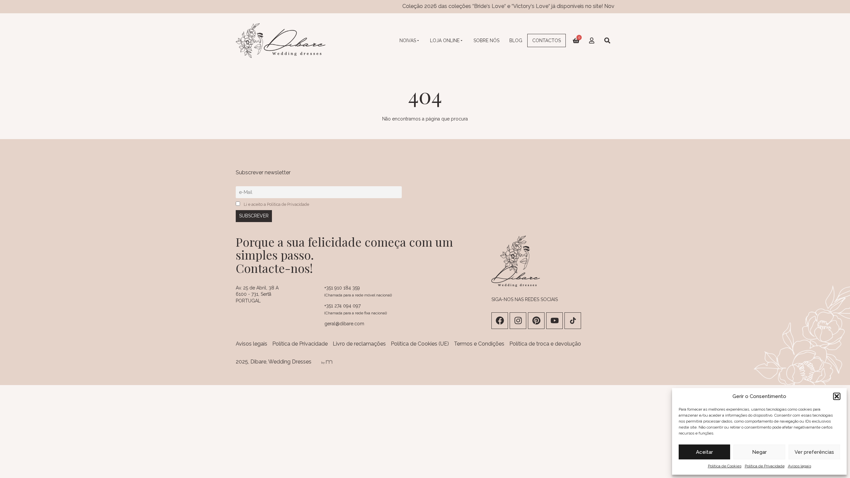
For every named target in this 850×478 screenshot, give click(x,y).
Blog (515, 40)
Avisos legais (799, 466)
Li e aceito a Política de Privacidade (276, 204)
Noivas (407, 40)
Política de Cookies (724, 466)
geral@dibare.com (344, 323)
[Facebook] (499, 320)
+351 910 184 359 (342, 287)
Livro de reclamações (359, 344)
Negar (759, 452)
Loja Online (445, 40)
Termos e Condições (479, 344)
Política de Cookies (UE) (420, 344)
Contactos (546, 40)
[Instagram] (518, 320)
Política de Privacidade (765, 466)
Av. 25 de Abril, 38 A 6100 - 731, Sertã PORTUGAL (257, 294)
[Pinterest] (536, 320)
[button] (836, 396)
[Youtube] (554, 320)
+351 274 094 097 (342, 305)
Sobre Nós (486, 40)
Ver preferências (814, 452)
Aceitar (704, 452)
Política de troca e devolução (545, 344)
